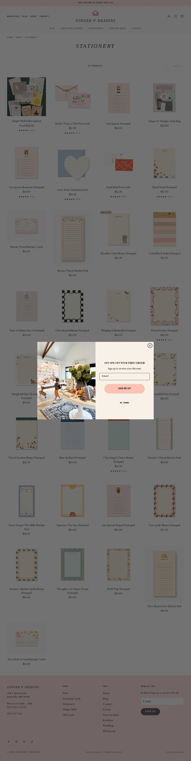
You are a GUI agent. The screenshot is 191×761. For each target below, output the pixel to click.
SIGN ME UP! (124, 389)
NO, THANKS (124, 403)
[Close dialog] (150, 345)
